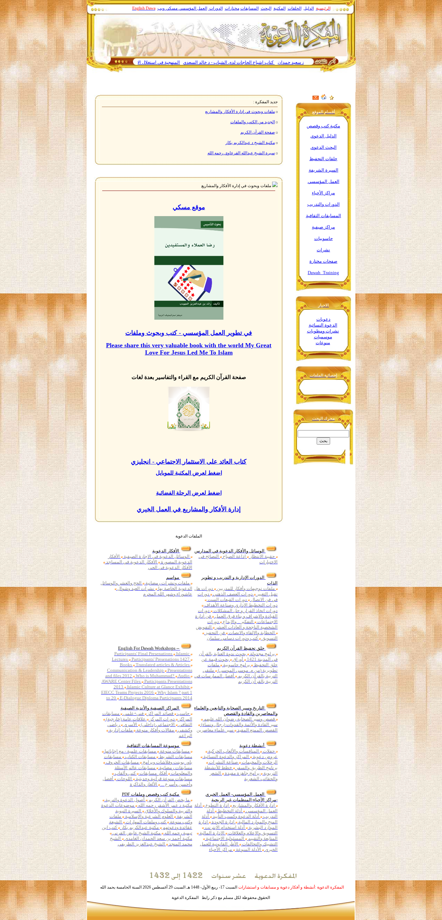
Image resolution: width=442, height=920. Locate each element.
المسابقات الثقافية (323, 215)
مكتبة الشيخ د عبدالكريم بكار (250, 142)
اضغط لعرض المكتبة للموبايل (189, 473)
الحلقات (294, 8)
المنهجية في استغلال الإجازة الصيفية (166, 62)
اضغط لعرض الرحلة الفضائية (189, 493)
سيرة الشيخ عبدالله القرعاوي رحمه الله (241, 153)
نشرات (323, 249)
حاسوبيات (323, 238)
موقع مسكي (189, 207)
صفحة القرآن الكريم (257, 132)
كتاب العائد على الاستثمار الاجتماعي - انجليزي (189, 461)
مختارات (232, 8)
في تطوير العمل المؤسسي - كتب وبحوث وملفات (188, 332)
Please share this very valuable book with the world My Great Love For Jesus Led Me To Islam (188, 349)
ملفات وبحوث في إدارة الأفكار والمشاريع (240, 111)
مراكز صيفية (323, 227)
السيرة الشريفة (323, 170)
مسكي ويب (167, 8)
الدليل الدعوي (323, 135)
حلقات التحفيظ (323, 158)
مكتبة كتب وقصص (323, 125)
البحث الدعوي (323, 147)
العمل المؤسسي (193, 8)
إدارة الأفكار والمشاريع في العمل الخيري (189, 509)
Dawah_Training (323, 272)
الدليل (309, 8)
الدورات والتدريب (323, 204)
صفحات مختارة (323, 261)
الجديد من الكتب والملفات (252, 121)
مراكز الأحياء (323, 192)
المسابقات (249, 8)
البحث (266, 8)
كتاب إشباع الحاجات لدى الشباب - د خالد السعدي (248, 62)
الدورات (215, 8)
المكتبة (279, 8)
